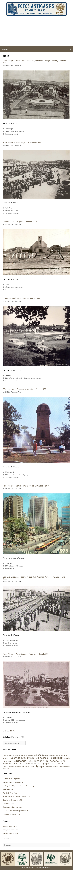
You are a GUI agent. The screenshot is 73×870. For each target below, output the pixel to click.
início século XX (55, 763)
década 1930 (9, 211)
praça (22, 131)
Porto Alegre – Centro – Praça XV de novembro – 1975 (26, 486)
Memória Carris (8, 804)
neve (19, 766)
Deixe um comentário (12, 134)
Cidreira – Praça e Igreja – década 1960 (20, 222)
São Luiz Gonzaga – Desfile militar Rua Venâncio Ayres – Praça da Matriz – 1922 (35, 578)
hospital (38, 763)
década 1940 (10, 761)
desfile (7, 643)
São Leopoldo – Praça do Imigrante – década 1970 (24, 389)
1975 (6, 566)
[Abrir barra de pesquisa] (70, 49)
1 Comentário (9, 568)
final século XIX (31, 764)
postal (33, 766)
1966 (6, 378)
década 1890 (7, 758)
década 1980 (7, 764)
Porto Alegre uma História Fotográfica (16, 796)
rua (16, 643)
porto (27, 766)
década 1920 (15, 131)
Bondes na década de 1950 (12, 800)
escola (19, 764)
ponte (23, 766)
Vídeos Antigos (8, 789)
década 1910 (33, 758)
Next (15, 731)
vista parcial (6, 768)
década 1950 (25, 760)
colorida (12, 475)
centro (32, 755)
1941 (7, 755)
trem (57, 766)
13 (11, 731)
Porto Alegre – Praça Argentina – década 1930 (22, 142)
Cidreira (7, 284)
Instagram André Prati (10, 830)
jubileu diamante (24, 378)
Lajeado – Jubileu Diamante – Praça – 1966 (21, 298)
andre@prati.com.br (10, 826)
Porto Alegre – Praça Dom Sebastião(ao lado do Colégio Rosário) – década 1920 (34, 62)
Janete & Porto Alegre (10, 793)
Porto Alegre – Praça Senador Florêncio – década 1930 (26, 654)
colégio (7, 131)
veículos (38, 378)
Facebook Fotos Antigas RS (13, 782)
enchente (14, 764)
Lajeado (8, 375)
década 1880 (63, 755)
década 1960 (9, 287)
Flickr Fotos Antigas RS (11, 814)
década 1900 (19, 758)
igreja (16, 287)
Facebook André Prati (10, 833)
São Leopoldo (10, 472)
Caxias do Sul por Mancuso (12, 807)
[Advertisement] (36, 32)
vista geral (67, 766)
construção (51, 755)
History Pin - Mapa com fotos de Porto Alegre (19, 786)
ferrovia (24, 764)
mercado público (13, 766)
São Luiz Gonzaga (11, 640)
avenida (21, 755)
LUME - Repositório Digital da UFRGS (16, 811)
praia (39, 766)
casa (29, 755)
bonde (25, 755)
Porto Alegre (9, 129)
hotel (41, 763)
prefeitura (49, 766)
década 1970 (19, 475)
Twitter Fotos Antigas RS (11, 779)
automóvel (15, 755)
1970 (6, 475)
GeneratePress (46, 867)
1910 (4, 755)
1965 (10, 755)
